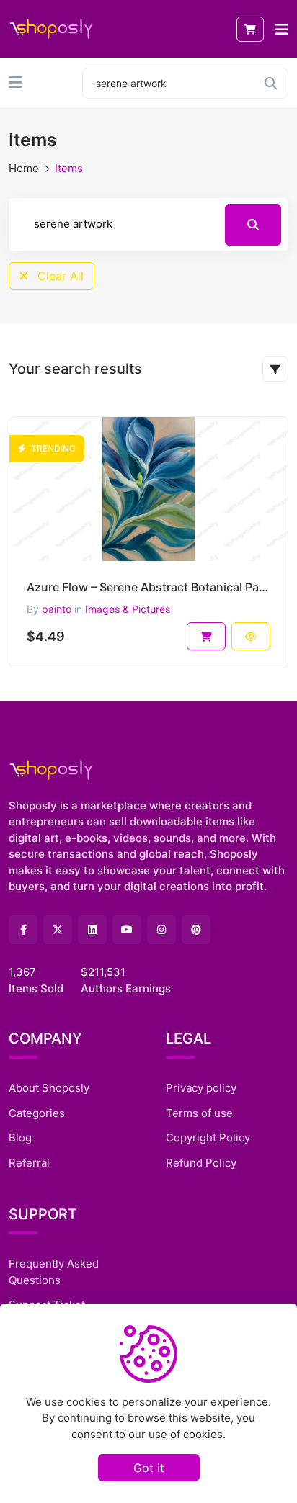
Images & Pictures (127, 609)
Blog (20, 1137)
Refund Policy (201, 1163)
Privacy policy (201, 1088)
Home (24, 168)
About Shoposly (49, 1088)
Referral (29, 1163)
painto (56, 609)
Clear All (59, 276)
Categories (37, 1113)
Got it (148, 1468)
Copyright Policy (208, 1137)
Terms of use (199, 1113)
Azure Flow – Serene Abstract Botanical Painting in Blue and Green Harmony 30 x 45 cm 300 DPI (148, 587)
